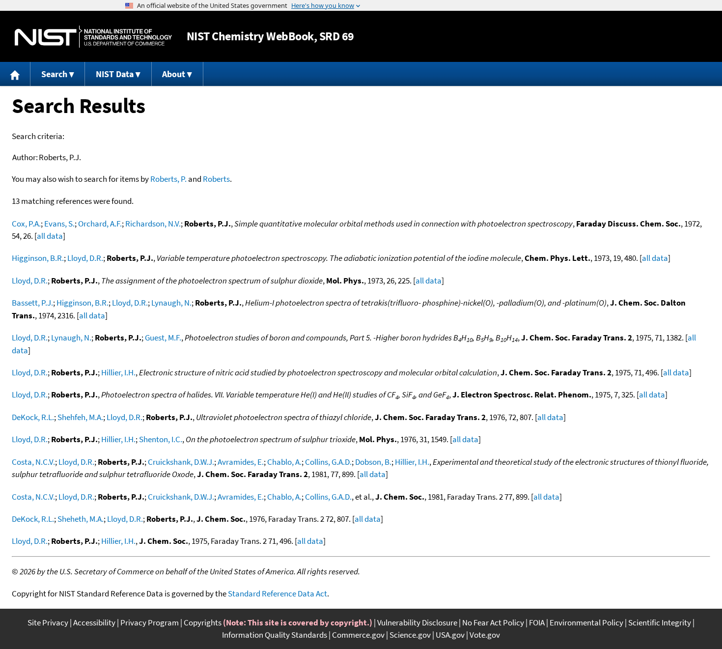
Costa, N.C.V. (33, 461)
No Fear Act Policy (493, 622)
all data (50, 235)
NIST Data (115, 74)
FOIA (537, 622)
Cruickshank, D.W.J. (181, 461)
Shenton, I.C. (160, 439)
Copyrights (203, 622)
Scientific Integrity (659, 622)
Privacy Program (149, 622)
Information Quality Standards (274, 634)
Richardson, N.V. (153, 223)
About (173, 74)
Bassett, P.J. (32, 302)
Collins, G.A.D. (328, 461)
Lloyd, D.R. (85, 258)
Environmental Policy (586, 622)
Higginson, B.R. (38, 258)
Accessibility (94, 622)
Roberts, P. (168, 178)
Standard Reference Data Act (277, 593)
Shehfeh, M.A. (80, 417)
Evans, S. (59, 223)
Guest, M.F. (163, 337)
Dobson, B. (373, 461)
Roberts (216, 178)
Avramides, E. (241, 461)
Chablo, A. (284, 461)
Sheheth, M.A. (80, 518)
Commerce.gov (358, 634)
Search (54, 74)
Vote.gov (485, 634)
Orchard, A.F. (100, 223)
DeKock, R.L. (33, 417)
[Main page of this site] (15, 74)
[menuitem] (15, 74)
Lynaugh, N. (171, 302)
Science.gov (410, 634)
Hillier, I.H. (118, 372)
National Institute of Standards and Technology (93, 37)
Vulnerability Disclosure (417, 622)
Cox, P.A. (26, 223)
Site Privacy (48, 622)
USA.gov (450, 634)
